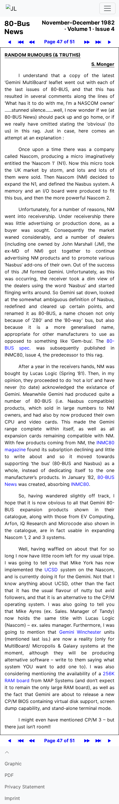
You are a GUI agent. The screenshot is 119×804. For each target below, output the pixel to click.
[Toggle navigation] (107, 8)
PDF (9, 775)
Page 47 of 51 (59, 41)
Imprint (12, 798)
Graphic (13, 763)
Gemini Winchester (80, 632)
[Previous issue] (32, 41)
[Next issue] (87, 41)
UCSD (51, 569)
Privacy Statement (25, 787)
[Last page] (98, 41)
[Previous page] (9, 41)
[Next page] (109, 41)
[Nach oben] (59, 752)
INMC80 (80, 484)
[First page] (21, 41)
